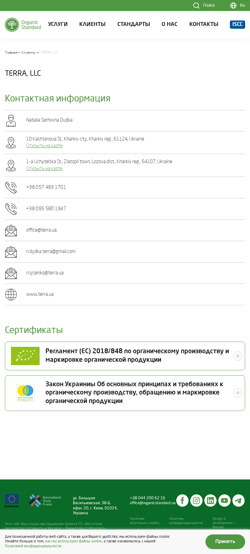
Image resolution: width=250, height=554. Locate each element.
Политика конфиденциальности (186, 521)
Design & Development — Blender (223, 523)
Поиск (209, 5)
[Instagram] (196, 500)
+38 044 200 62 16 (147, 498)
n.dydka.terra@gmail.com (51, 251)
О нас (169, 24)
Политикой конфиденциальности (33, 546)
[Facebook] (182, 500)
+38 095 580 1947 (46, 209)
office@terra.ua (41, 230)
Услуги (58, 24)
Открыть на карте (44, 146)
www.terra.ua (40, 294)
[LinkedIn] (210, 500)
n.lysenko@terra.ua (45, 273)
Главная (11, 53)
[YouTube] (224, 500)
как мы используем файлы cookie (73, 541)
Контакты (203, 24)
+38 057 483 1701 (46, 187)
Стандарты (133, 24)
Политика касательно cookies (144, 521)
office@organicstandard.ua (153, 503)
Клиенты (92, 24)
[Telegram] (238, 500)
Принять (225, 541)
